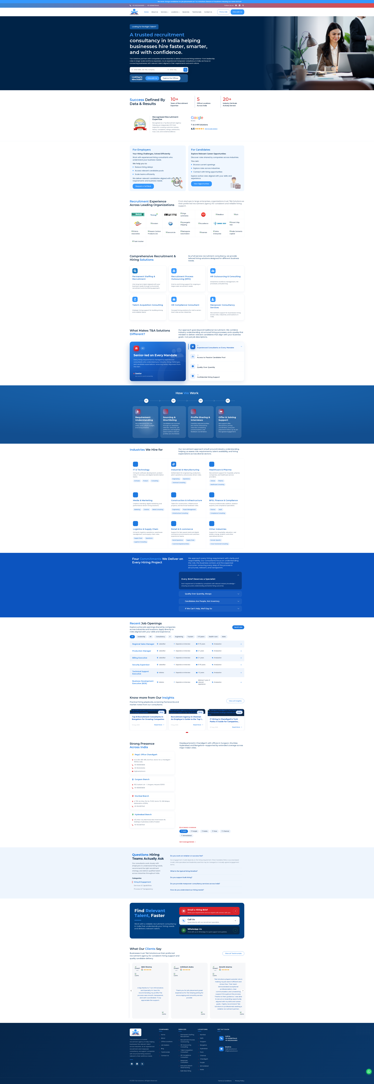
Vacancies (185, 12)
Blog (162, 1049)
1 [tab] (187, 732)
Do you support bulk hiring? (181, 877)
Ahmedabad (187, 836)
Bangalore (203, 1045)
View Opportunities (201, 184)
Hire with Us (237, 12)
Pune (215, 831)
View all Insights (235, 701)
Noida (205, 831)
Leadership (141, 637)
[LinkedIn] (137, 1064)
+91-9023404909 (138, 5)
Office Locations (166, 1042)
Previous (131, 990)
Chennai (226, 831)
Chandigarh (204, 1059)
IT (170, 637)
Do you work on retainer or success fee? (186, 856)
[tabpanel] (148, 719)
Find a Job (223, 12)
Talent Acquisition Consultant (187, 1051)
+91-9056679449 (153, 5)
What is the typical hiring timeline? (184, 871)
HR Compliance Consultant (186, 1056)
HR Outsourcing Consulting (186, 1046)
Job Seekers (165, 1045)
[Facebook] (236, 5)
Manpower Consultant (184, 1061)
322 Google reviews (211, 129)
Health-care (213, 637)
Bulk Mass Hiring (186, 1071)
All (132, 637)
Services (164, 12)
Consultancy (160, 637)
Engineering (179, 637)
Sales (224, 637)
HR (150, 637)
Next (242, 990)
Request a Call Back (143, 186)
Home (146, 12)
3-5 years (201, 637)
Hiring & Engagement (142, 882)
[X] (243, 5)
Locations (174, 12)
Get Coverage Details (186, 842)
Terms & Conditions (225, 1081)
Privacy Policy (239, 1081)
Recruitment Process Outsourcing (188, 1041)
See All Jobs (238, 627)
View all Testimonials (233, 953)
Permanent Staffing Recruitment (187, 1036)
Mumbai (203, 1035)
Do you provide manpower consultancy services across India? (195, 884)
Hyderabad (203, 1049)
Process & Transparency (143, 889)
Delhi (184, 831)
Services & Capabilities (143, 885)
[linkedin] (239, 5)
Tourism (190, 637)
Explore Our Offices (170, 78)
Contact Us (208, 12)
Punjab (194, 831)
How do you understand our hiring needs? (187, 890)
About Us (154, 12)
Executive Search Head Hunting (186, 1067)
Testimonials (196, 12)
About (163, 1038)
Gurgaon (203, 1042)
